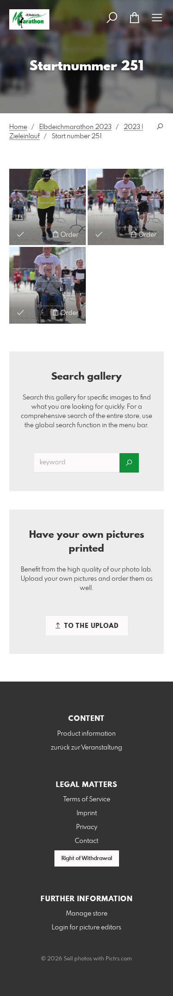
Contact (86, 841)
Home (18, 127)
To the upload (90, 626)
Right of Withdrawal (86, 858)
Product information (86, 734)
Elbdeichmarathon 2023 (75, 127)
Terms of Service (86, 799)
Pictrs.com (119, 959)
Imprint (87, 813)
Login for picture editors (86, 927)
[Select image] (20, 234)
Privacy (86, 827)
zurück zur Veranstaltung (86, 747)
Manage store (86, 913)
